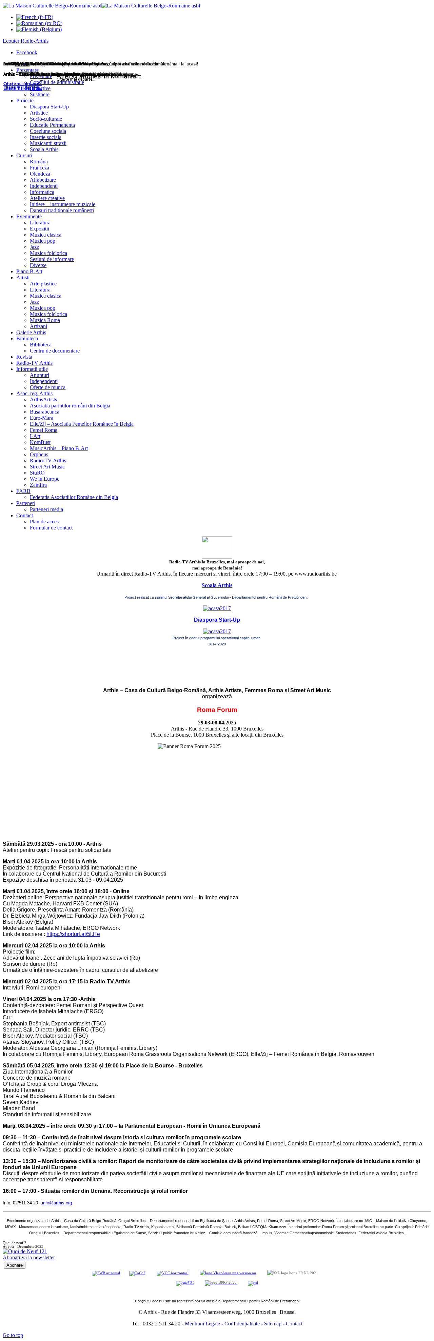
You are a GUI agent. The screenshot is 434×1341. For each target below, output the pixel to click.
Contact (294, 1323)
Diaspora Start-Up (217, 620)
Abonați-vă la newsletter (29, 1257)
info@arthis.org (57, 1202)
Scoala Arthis (217, 585)
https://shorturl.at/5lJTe (73, 934)
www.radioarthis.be (316, 574)
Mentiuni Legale (202, 1323)
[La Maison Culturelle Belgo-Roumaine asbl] (101, 5)
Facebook (26, 52)
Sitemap (272, 1323)
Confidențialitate (242, 1323)
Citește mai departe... (22, 88)
